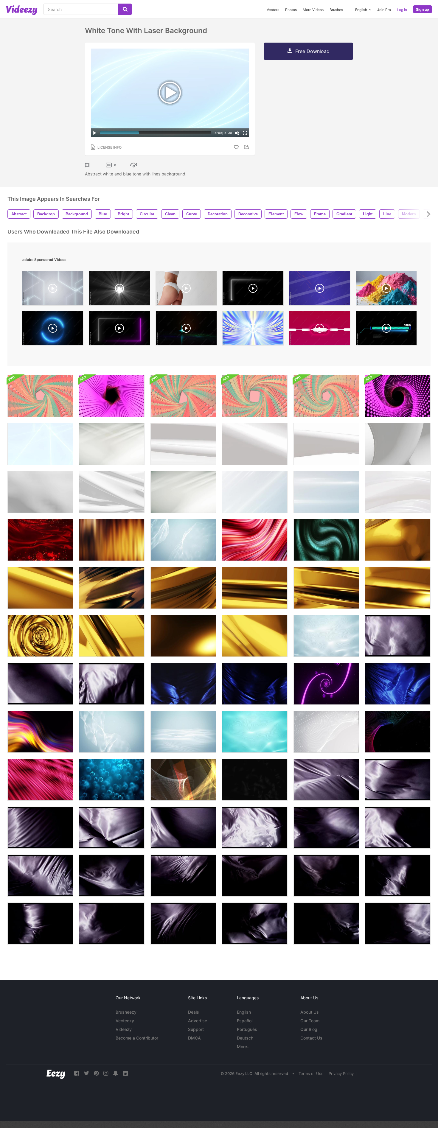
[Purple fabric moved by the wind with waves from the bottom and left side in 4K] (40, 876)
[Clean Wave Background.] (326, 636)
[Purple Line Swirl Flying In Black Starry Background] (326, 684)
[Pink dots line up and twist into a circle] (112, 396)
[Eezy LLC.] (55, 1073)
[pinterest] (96, 1073)
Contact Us (311, 1037)
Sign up (422, 9)
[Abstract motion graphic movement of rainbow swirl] (40, 732)
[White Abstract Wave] (398, 492)
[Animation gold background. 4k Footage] (112, 588)
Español (244, 1020)
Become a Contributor (137, 1037)
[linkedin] (125, 1073)
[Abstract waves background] (255, 732)
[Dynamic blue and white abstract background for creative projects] (319, 289)
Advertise (197, 1020)
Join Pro (384, 9)
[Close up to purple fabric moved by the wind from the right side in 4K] (398, 828)
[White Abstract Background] (112, 444)
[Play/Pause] (94, 132)
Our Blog (308, 1029)
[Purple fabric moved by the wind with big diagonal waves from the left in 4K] (40, 684)
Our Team (309, 1020)
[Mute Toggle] (237, 132)
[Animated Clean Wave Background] (326, 732)
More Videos (313, 9)
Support (196, 1029)
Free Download (312, 51)
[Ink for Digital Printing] (386, 289)
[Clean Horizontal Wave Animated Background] (183, 732)
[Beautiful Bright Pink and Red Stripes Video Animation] (255, 540)
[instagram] (105, 1073)
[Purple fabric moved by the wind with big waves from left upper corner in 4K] (398, 780)
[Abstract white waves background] (183, 540)
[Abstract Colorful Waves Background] (398, 732)
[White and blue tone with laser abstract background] (40, 444)
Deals (193, 1012)
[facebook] (76, 1073)
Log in (402, 9)
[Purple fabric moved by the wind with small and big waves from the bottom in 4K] (112, 684)
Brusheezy (126, 1012)
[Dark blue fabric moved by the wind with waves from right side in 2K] (255, 684)
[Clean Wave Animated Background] (112, 732)
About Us (309, 1012)
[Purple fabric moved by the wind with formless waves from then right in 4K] (255, 828)
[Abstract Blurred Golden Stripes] (112, 540)
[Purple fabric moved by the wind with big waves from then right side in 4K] (183, 828)
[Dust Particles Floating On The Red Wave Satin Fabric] (40, 540)
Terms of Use (311, 1073)
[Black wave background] (255, 780)
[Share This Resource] (247, 147)
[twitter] (86, 1073)
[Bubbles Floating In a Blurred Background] (112, 780)
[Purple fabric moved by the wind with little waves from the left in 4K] (398, 636)
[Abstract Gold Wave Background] (398, 540)
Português (247, 1029)
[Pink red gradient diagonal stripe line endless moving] (40, 780)
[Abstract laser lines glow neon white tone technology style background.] (52, 289)
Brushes (336, 9)
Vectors (273, 9)
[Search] (125, 9)
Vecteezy (125, 1020)
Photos (291, 9)
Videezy (124, 1029)
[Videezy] (22, 10)
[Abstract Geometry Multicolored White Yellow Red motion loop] (183, 780)
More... (244, 1046)
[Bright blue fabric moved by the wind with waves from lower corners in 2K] (398, 684)
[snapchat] (115, 1073)
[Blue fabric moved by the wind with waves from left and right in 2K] (183, 684)
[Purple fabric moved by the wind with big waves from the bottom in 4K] (326, 780)
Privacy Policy (341, 1073)
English (244, 1012)
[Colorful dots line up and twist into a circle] (40, 396)
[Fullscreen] (245, 132)
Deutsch (245, 1037)
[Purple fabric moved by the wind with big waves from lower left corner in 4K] (112, 828)
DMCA (194, 1037)
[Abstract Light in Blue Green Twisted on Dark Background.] (326, 540)
